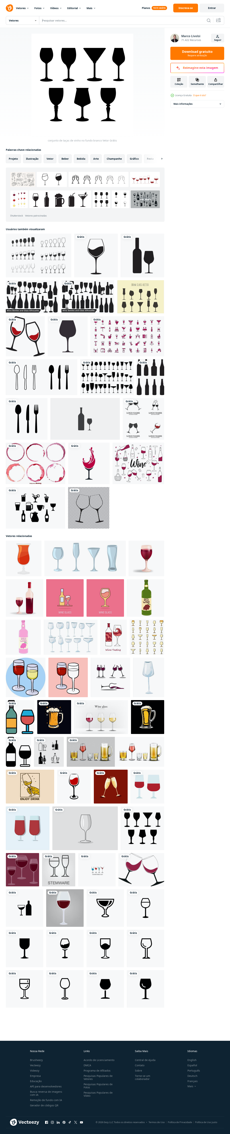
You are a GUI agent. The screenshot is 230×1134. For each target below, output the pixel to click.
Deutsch (192, 1076)
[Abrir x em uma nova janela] (75, 1122)
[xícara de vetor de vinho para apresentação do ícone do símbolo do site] (27, 828)
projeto (13, 158)
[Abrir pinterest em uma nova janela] (64, 1122)
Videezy (34, 1070)
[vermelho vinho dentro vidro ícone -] (23, 558)
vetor (50, 158)
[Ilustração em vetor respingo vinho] (89, 463)
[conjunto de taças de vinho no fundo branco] (142, 828)
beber (65, 158)
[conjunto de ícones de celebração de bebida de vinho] (127, 336)
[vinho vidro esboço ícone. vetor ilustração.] (58, 869)
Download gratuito (197, 53)
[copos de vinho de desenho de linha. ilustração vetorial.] (97, 869)
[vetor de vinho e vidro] (142, 255)
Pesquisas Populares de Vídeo (98, 1094)
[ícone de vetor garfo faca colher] (26, 419)
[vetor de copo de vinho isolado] (74, 787)
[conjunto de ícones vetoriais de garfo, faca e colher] (41, 377)
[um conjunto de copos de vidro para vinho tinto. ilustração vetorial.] (22, 869)
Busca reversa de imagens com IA (46, 1093)
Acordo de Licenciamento (99, 1060)
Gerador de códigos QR (44, 1105)
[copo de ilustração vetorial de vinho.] (65, 908)
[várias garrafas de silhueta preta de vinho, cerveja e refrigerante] (150, 377)
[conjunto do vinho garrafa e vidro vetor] (49, 752)
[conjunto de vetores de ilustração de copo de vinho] (110, 677)
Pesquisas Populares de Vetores (98, 1077)
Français (192, 1081)
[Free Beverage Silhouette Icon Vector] (35, 508)
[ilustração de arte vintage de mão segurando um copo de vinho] (30, 787)
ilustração (32, 158)
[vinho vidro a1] (105, 908)
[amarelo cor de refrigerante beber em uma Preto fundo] (54, 717)
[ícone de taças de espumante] (88, 508)
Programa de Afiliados (97, 1070)
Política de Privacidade (180, 1122)
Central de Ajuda (145, 1060)
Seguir (217, 40)
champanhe (114, 158)
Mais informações (183, 103)
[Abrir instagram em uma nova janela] (52, 1122)
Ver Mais (145, 199)
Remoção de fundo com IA (46, 1100)
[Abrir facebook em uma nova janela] (46, 1122)
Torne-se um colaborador (142, 1077)
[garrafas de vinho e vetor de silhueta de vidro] (32, 296)
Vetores (21, 8)
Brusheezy (36, 1060)
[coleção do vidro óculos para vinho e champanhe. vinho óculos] (70, 637)
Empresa (35, 1076)
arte (96, 158)
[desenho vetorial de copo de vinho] (85, 828)
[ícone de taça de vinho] (68, 336)
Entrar (212, 8)
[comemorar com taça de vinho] (111, 787)
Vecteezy (35, 1065)
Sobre (138, 1070)
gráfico (134, 158)
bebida (81, 158)
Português (193, 1070)
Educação (36, 1081)
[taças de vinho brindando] (25, 336)
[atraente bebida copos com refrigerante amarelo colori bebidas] (147, 717)
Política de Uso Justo (206, 1122)
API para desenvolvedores (46, 1086)
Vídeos (54, 8)
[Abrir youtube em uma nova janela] (81, 1122)
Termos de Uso (157, 1122)
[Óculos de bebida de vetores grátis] (140, 296)
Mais (89, 8)
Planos (146, 8)
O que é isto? (199, 95)
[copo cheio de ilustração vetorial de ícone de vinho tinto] (96, 255)
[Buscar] (209, 20)
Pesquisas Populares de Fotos (98, 1085)
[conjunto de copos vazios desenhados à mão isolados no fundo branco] (85, 558)
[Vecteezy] (9, 8)
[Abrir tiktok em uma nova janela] (69, 1122)
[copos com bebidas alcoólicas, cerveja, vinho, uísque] (115, 752)
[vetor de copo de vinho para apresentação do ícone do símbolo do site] (147, 787)
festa (150, 158)
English (192, 1060)
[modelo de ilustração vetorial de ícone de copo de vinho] (143, 419)
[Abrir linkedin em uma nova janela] (58, 1122)
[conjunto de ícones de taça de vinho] (38, 255)
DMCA (87, 1065)
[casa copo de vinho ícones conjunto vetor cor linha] (147, 637)
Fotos (37, 8)
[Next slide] (159, 158)
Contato (139, 1065)
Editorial (72, 8)
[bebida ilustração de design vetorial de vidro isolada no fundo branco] (107, 377)
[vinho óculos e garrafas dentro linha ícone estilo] (20, 717)
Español (192, 1065)
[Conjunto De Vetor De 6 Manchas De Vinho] (35, 463)
